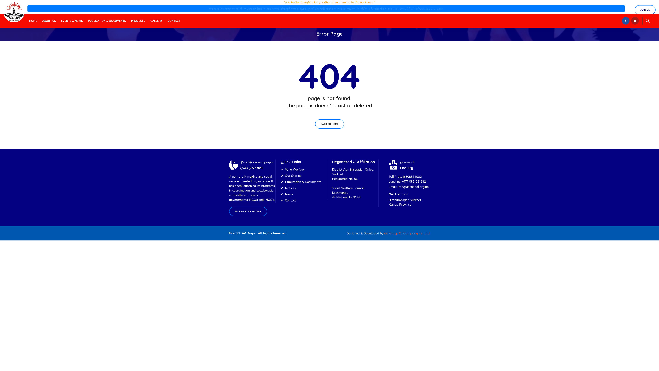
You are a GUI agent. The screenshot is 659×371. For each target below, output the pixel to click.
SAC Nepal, (249, 233)
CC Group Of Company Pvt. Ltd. (407, 233)
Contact (174, 21)
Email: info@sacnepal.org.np (409, 187)
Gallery (156, 21)
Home (33, 21)
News (289, 194)
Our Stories (293, 176)
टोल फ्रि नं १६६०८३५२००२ (390, 8)
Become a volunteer (248, 211)
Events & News (72, 21)
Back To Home (329, 124)
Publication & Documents (107, 21)
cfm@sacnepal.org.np (427, 8)
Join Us (645, 9)
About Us (49, 21)
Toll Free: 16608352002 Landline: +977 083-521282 (407, 179)
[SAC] (14, 12)
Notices (290, 188)
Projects (138, 21)
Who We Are (294, 169)
